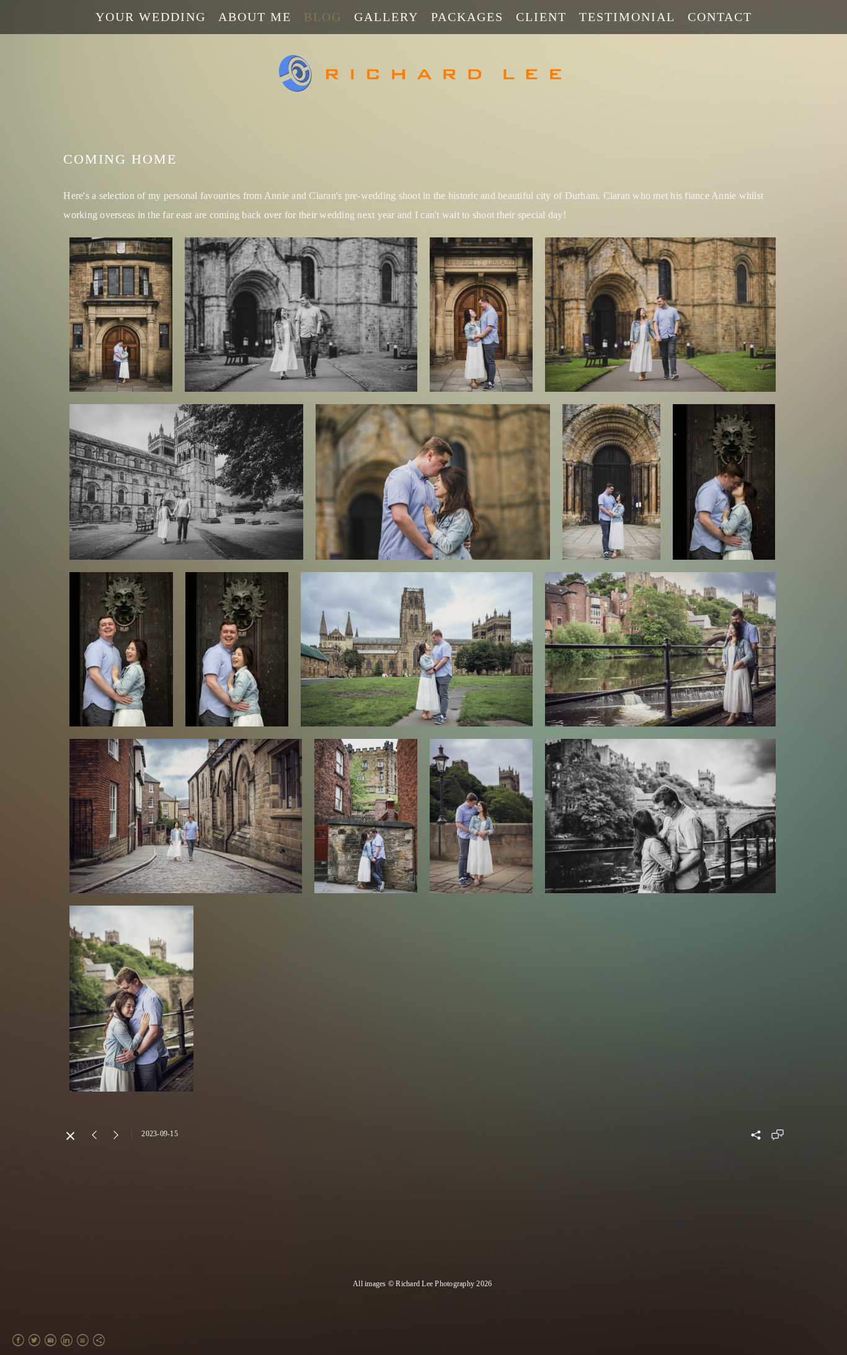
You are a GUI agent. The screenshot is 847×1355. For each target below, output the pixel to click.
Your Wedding (150, 17)
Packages (467, 17)
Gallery (386, 17)
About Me (254, 17)
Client (541, 17)
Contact (720, 17)
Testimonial (627, 17)
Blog (323, 17)
